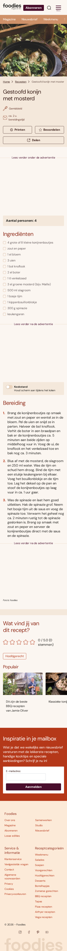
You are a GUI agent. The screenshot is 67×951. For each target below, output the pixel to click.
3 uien (11, 260)
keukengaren (15, 314)
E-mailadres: (13, 771)
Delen (36, 140)
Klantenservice (13, 859)
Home (6, 81)
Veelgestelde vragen (16, 864)
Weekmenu (50, 19)
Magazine (9, 19)
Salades (39, 859)
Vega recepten (43, 917)
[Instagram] (20, 932)
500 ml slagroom (19, 290)
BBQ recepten (43, 896)
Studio (39, 825)
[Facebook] (29, 932)
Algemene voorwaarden (12, 876)
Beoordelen (51, 130)
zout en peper (16, 248)
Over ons (9, 820)
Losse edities (12, 835)
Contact (9, 869)
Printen (20, 130)
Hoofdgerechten (44, 875)
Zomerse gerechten (46, 891)
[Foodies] (12, 7)
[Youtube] (47, 932)
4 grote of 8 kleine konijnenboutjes (30, 242)
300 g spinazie (17, 308)
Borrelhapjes (42, 886)
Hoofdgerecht (14, 656)
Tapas (38, 901)
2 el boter (13, 272)
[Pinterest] (38, 932)
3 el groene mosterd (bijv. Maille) (29, 284)
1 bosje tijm (14, 296)
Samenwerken (43, 820)
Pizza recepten (43, 906)
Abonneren (33, 8)
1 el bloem (13, 254)
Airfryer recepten (45, 912)
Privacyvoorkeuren (15, 894)
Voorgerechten (43, 870)
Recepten (20, 81)
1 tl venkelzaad (16, 278)
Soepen (39, 865)
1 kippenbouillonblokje (22, 302)
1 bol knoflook (16, 266)
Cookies (9, 889)
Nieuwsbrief (29, 19)
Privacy (8, 883)
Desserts (40, 880)
